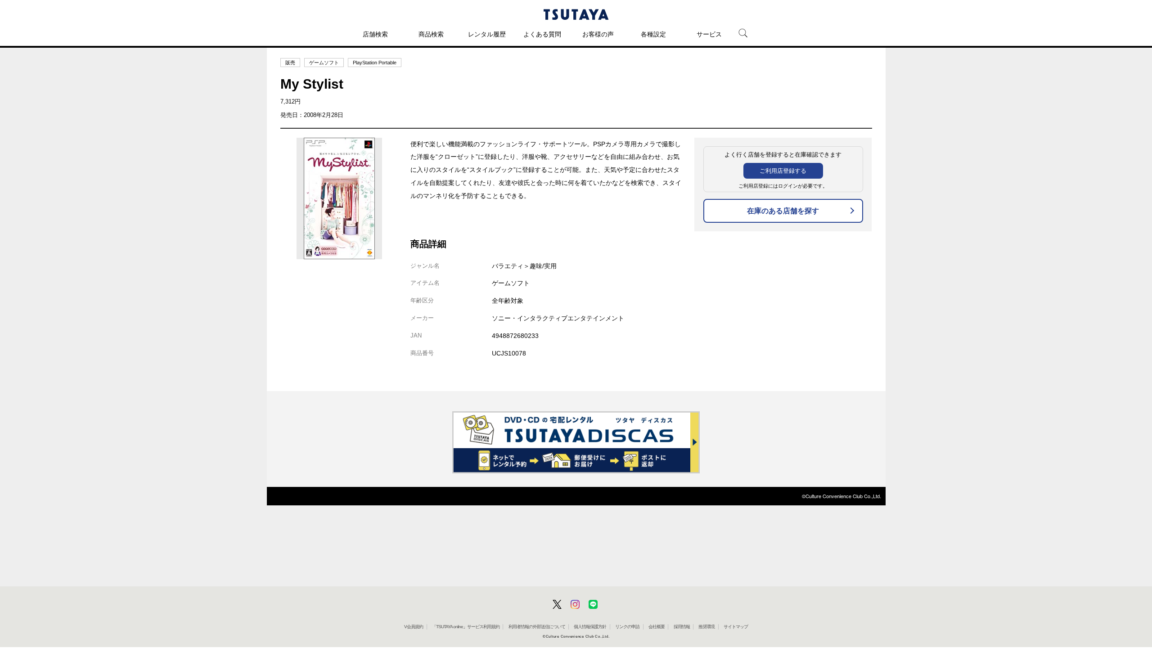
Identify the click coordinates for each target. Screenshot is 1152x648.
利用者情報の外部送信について (536, 626)
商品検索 (431, 34)
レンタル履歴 (487, 34)
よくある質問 (542, 34)
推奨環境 (706, 626)
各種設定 (653, 34)
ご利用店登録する (783, 170)
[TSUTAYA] (576, 14)
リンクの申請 (627, 626)
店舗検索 (375, 34)
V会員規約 (413, 626)
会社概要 (656, 626)
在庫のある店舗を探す (783, 211)
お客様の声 (598, 34)
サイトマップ (736, 626)
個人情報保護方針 (590, 626)
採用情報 (682, 626)
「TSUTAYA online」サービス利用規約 (466, 626)
